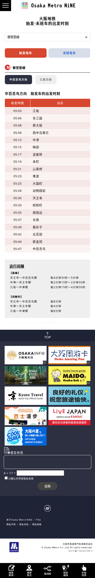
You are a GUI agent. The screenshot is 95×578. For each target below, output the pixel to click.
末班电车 (69, 53)
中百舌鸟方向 (18, 79)
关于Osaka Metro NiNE (19, 519)
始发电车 (25, 53)
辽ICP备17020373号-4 (80, 550)
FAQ (38, 519)
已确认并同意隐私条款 (21, 478)
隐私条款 (24, 524)
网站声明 (11, 524)
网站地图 (37, 524)
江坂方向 (46, 79)
